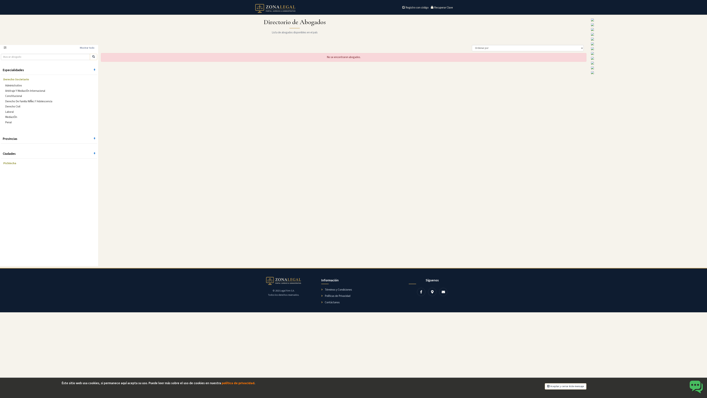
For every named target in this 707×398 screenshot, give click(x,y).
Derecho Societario (16, 79)
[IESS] (648, 19)
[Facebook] (421, 292)
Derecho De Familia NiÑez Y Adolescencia (28, 101)
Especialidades (13, 70)
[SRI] (648, 72)
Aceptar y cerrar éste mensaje (567, 386)
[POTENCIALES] (648, 48)
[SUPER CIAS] (648, 43)
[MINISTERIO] (648, 63)
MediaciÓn (11, 117)
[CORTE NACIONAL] (648, 39)
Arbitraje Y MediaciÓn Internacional (25, 91)
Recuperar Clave (443, 8)
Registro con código (417, 8)
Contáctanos (332, 302)
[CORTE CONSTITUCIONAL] (648, 34)
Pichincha (9, 163)
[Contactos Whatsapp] (696, 387)
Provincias (10, 139)
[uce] (648, 53)
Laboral (9, 112)
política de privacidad (238, 383)
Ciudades (9, 153)
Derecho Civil (12, 107)
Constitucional (13, 96)
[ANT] (648, 58)
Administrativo (13, 86)
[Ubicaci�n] (432, 292)
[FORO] (648, 29)
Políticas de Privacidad (337, 296)
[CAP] (648, 67)
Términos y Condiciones (338, 290)
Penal (8, 122)
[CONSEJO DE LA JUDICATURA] (648, 24)
